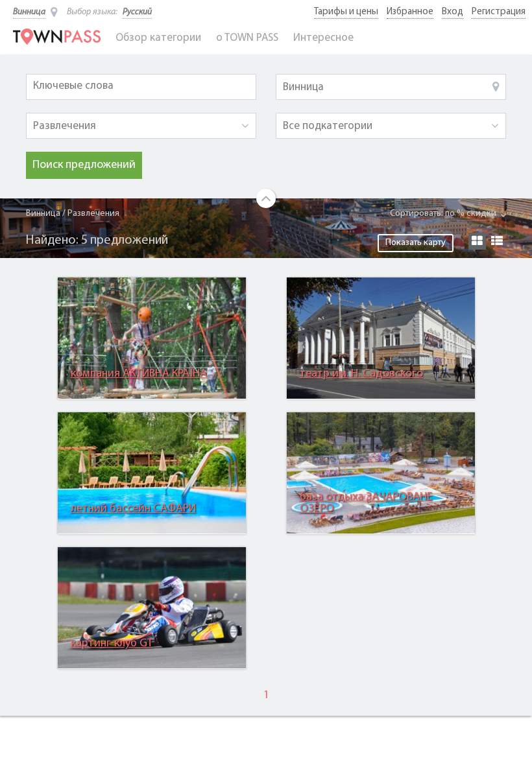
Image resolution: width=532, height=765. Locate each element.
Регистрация (499, 12)
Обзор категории (158, 37)
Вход (452, 12)
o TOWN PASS (247, 37)
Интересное (323, 37)
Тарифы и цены (346, 12)
